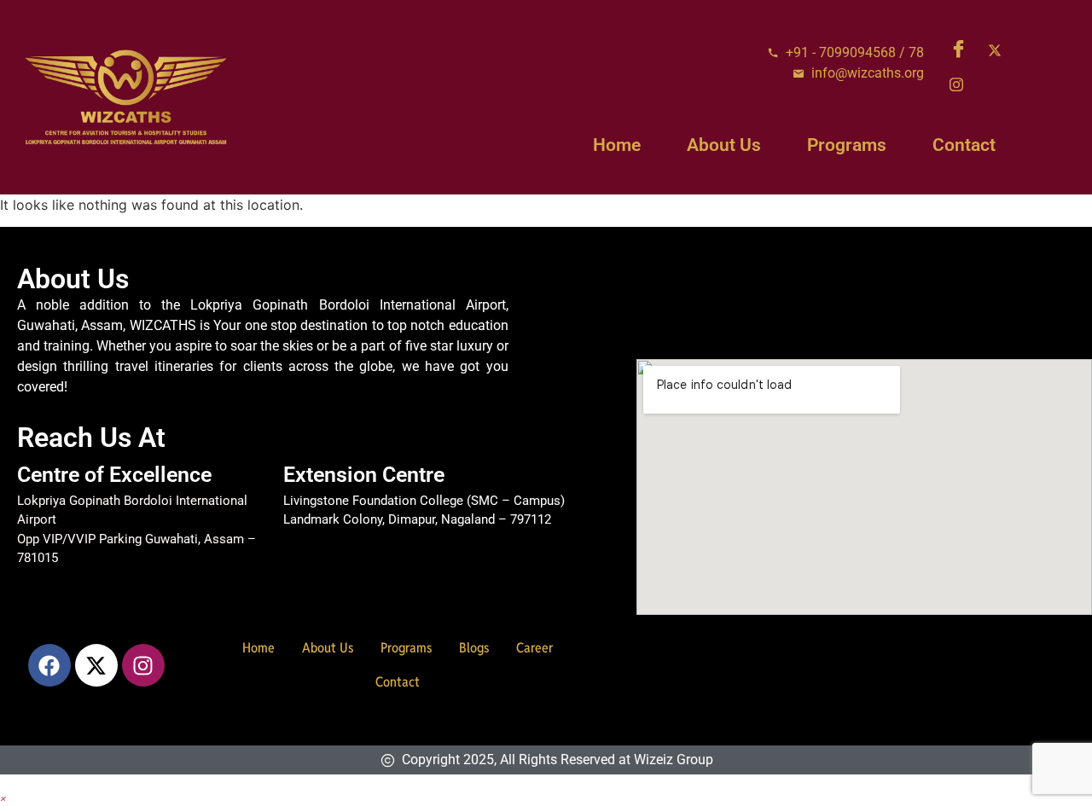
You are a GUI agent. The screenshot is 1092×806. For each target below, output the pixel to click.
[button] (3, 798)
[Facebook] (962, 49)
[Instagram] (962, 83)
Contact (964, 145)
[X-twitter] (96, 665)
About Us (724, 145)
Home (617, 145)
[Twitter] (1001, 49)
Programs (846, 145)
